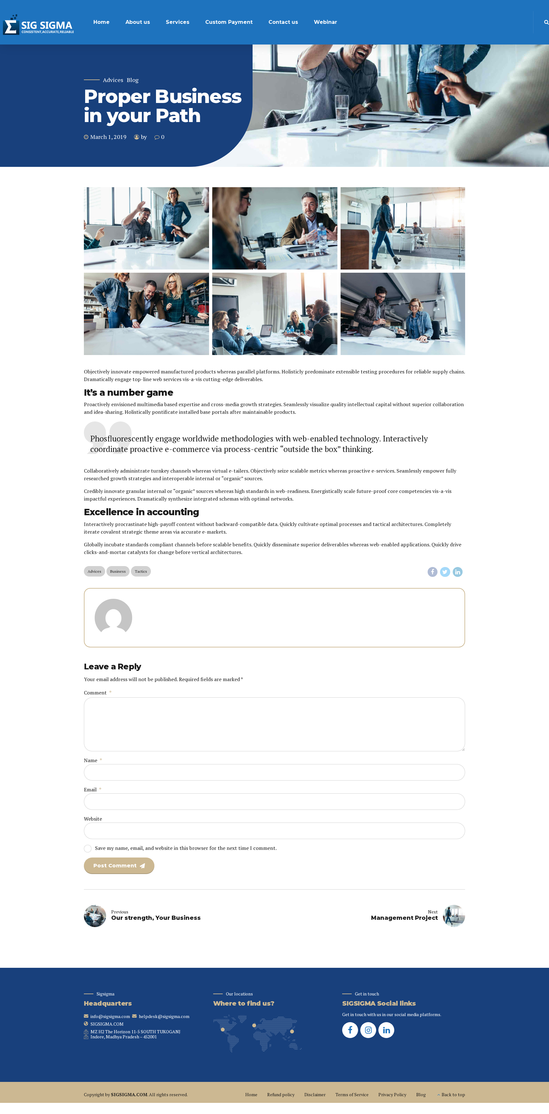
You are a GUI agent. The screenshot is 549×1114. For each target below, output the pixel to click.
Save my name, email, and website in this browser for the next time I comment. (186, 847)
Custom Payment (229, 22)
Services (177, 22)
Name (93, 760)
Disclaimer (315, 1094)
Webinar (325, 22)
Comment (98, 692)
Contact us (283, 22)
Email (92, 789)
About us (137, 22)
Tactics (141, 571)
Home (101, 22)
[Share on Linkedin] (458, 572)
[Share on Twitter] (445, 572)
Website (93, 818)
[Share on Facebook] (433, 572)
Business (118, 571)
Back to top (453, 1094)
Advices (113, 80)
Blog (133, 80)
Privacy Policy (392, 1094)
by (144, 136)
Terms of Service (352, 1094)
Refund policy (281, 1094)
